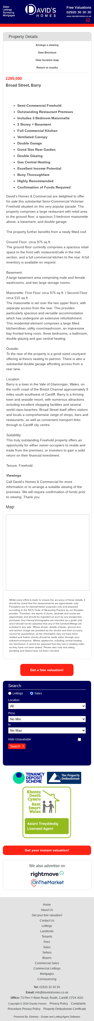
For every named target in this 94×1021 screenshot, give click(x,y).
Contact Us (47, 920)
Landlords (47, 931)
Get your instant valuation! (47, 850)
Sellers (47, 952)
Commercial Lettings (47, 968)
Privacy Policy (59, 1003)
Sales (38, 693)
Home (47, 904)
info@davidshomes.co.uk (51, 992)
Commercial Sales (47, 963)
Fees (47, 942)
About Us (47, 910)
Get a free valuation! (47, 670)
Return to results (47, 67)
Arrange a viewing (47, 45)
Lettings (18, 693)
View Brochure (47, 52)
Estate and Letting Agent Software (60, 1016)
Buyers (47, 958)
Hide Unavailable (19, 739)
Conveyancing (46, 979)
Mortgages (47, 974)
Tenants (47, 936)
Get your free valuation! (47, 915)
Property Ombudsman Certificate (64, 1009)
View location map (47, 60)
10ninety (34, 1016)
